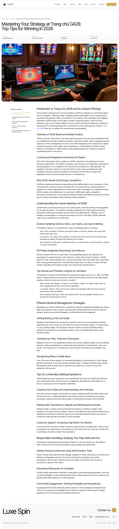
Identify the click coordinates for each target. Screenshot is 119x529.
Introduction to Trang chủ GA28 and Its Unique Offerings (21, 113)
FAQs (91, 517)
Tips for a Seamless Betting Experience (19, 126)
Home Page (76, 517)
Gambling (12, 19)
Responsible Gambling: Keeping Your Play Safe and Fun (21, 131)
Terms (109, 523)
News (7, 19)
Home (3, 19)
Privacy (104, 523)
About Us (98, 523)
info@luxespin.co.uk (102, 517)
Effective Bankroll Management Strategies (20, 122)
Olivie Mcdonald (7, 38)
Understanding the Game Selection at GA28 (21, 117)
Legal (114, 523)
